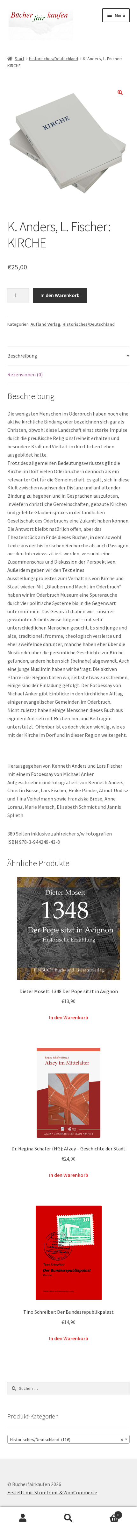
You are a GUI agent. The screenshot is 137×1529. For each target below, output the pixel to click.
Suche (68, 1518)
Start (19, 58)
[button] (120, 92)
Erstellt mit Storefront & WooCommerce (52, 1492)
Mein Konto (23, 1518)
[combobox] (68, 1439)
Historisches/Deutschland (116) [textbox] (66, 1439)
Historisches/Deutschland (53, 58)
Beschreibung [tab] (22, 355)
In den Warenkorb (60, 295)
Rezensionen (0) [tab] (25, 374)
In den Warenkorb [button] (68, 1017)
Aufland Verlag (45, 324)
